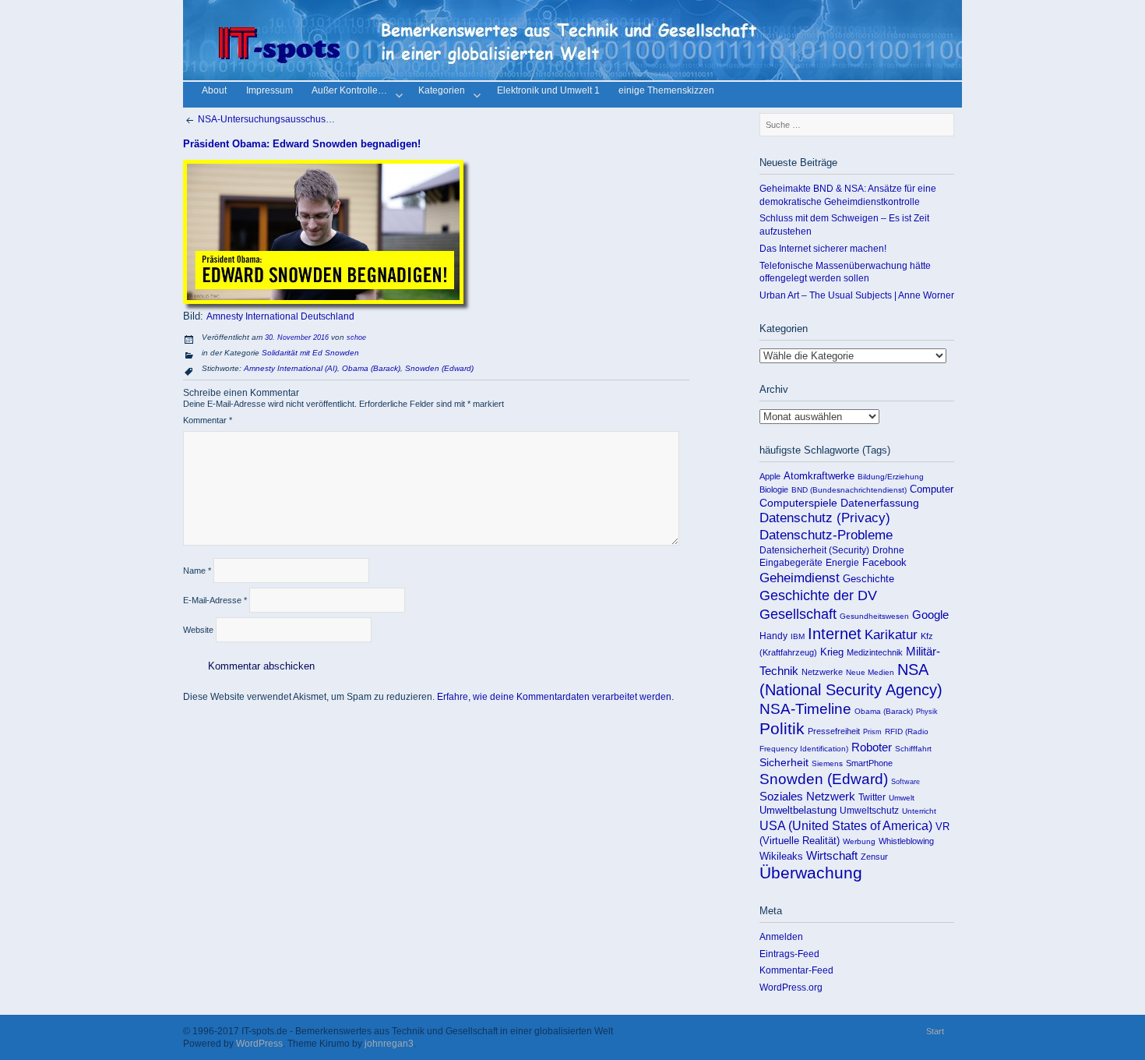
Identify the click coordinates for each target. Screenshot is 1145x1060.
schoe (356, 337)
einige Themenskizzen (666, 91)
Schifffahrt (913, 748)
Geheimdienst (799, 578)
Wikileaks (781, 856)
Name (197, 570)
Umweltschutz (869, 810)
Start (935, 1031)
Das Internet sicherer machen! (822, 248)
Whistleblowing (906, 841)
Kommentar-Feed (796, 970)
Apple (769, 476)
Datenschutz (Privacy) (824, 518)
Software (905, 782)
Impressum (269, 91)
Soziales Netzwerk (807, 796)
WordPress (259, 1043)
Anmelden (781, 936)
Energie (842, 562)
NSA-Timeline (805, 709)
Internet (834, 633)
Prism (872, 731)
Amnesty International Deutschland (280, 316)
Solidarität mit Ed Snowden (310, 352)
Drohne (888, 550)
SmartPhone (869, 763)
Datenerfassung (879, 503)
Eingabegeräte (791, 562)
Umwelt (901, 797)
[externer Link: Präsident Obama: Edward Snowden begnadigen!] (323, 300)
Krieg (832, 652)
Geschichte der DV (818, 595)
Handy (773, 636)
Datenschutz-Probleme (826, 535)
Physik (927, 711)
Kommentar (207, 420)
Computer (931, 489)
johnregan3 (389, 1043)
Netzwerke (822, 672)
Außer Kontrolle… (349, 91)
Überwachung (810, 873)
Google (930, 615)
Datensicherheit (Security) (814, 550)
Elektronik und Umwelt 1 (548, 91)
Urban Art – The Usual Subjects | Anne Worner (856, 295)
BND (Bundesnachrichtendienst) (849, 490)
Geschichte (868, 579)
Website (198, 629)
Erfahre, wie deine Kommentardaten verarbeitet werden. (555, 696)
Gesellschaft (798, 614)
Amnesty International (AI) (290, 368)
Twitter (872, 797)
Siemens (827, 763)
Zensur (874, 856)
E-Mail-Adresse (215, 600)
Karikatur (891, 634)
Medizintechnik (875, 652)
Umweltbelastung (798, 810)
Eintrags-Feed (789, 954)
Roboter (871, 747)
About (214, 91)
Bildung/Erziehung (891, 476)
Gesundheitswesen (874, 616)
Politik (782, 728)
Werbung (859, 841)
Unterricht (919, 811)
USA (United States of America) (845, 825)
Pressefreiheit (834, 731)
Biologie (773, 489)
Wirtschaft (832, 855)
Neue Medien (870, 672)
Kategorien (441, 91)
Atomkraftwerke (819, 476)
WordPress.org (791, 987)
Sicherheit (784, 762)
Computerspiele (798, 502)
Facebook (884, 562)
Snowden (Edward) (439, 368)
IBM (798, 636)
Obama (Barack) (371, 368)
